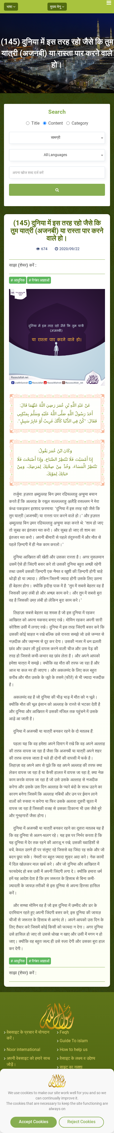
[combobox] (57, 138)
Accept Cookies (33, 1121)
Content (55, 123)
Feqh (64, 1032)
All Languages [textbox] (55, 155)
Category (80, 123)
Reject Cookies (81, 1121)
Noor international (23, 1049)
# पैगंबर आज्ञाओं (39, 280)
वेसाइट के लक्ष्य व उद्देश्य (77, 1058)
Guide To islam (74, 1040)
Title (35, 123)
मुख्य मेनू (56, 7)
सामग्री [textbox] (55, 137)
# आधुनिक (18, 280)
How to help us (73, 1049)
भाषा (10, 7)
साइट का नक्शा (71, 1067)
